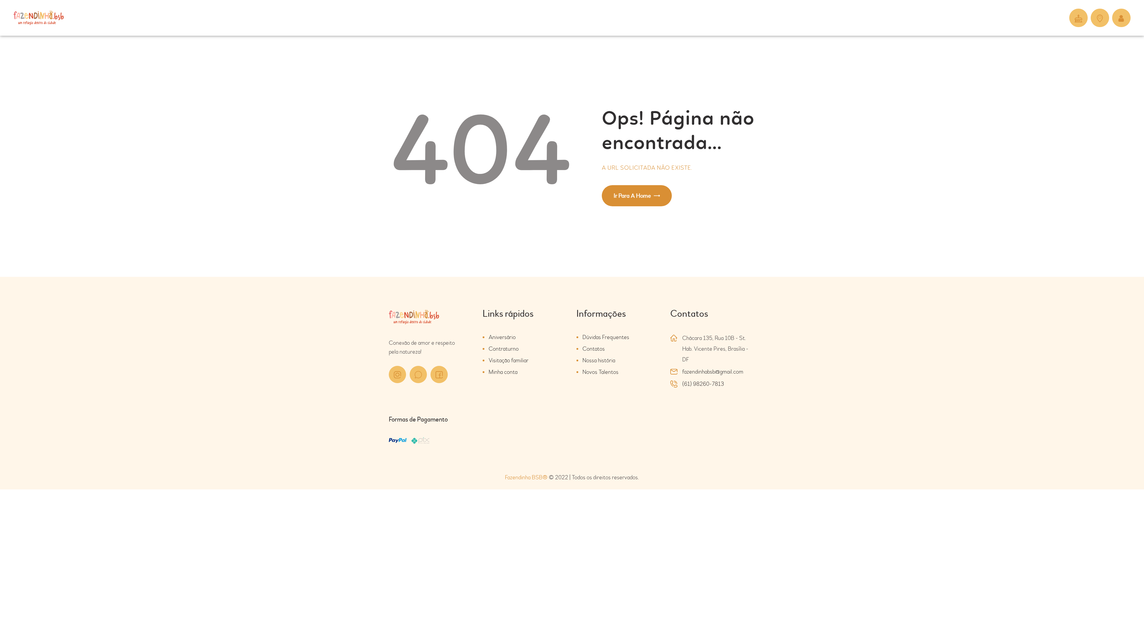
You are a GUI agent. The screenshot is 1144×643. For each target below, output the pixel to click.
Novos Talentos (600, 372)
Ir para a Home (632, 195)
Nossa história (598, 360)
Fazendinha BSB (526, 477)
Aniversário (502, 337)
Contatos (593, 348)
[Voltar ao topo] (1123, 622)
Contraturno (504, 348)
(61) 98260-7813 (703, 384)
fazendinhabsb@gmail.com (712, 371)
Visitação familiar (509, 360)
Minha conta (503, 372)
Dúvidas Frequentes (605, 337)
